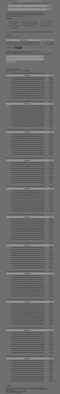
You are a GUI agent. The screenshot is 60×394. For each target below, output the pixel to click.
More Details (27, 70)
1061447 (14, 23)
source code (11, 390)
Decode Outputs (10, 47)
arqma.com (19, 392)
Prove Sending (18, 47)
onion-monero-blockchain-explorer (19, 391)
